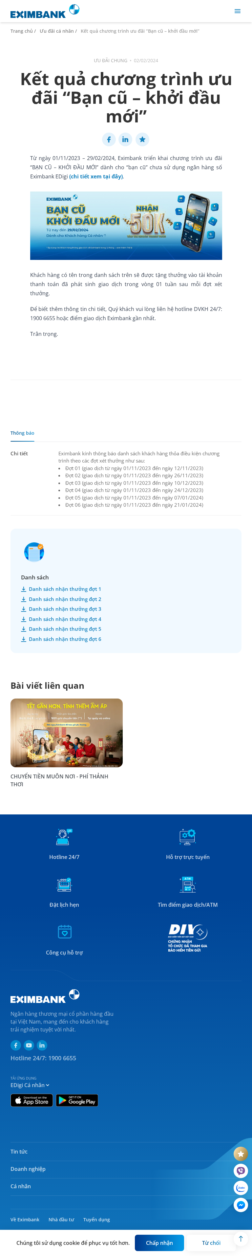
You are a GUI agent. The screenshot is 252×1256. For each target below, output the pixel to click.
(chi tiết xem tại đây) (96, 176)
